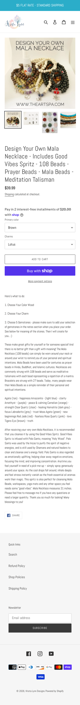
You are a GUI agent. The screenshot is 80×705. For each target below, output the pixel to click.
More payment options (40, 281)
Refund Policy (17, 566)
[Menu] (72, 21)
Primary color (12, 219)
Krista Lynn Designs (35, 691)
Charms (9, 236)
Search (13, 554)
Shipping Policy (18, 588)
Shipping (9, 194)
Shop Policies (17, 577)
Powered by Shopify (54, 691)
